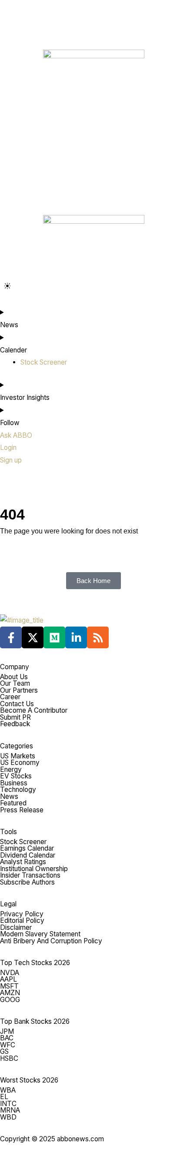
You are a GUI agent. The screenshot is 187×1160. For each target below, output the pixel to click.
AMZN (10, 993)
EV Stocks (16, 776)
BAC (6, 1038)
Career (10, 697)
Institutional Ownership (34, 869)
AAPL (8, 979)
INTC (8, 1104)
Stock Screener (23, 842)
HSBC (9, 1058)
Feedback (15, 724)
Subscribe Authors (27, 882)
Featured (13, 803)
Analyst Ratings (23, 862)
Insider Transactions (30, 875)
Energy (11, 769)
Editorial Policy (22, 920)
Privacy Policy (21, 914)
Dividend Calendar (27, 855)
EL (4, 1097)
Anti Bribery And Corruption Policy (51, 941)
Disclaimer (16, 927)
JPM (7, 1031)
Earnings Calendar (27, 848)
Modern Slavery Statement (40, 934)
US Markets (17, 756)
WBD (8, 1117)
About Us (14, 677)
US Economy (20, 762)
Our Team (15, 683)
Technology (18, 789)
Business (13, 783)
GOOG (10, 1000)
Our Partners (19, 690)
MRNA (10, 1110)
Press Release (21, 810)
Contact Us (17, 704)
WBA (8, 1090)
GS (4, 1051)
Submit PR (15, 717)
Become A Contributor (33, 710)
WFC (7, 1045)
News (9, 796)
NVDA (9, 973)
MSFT (9, 986)
